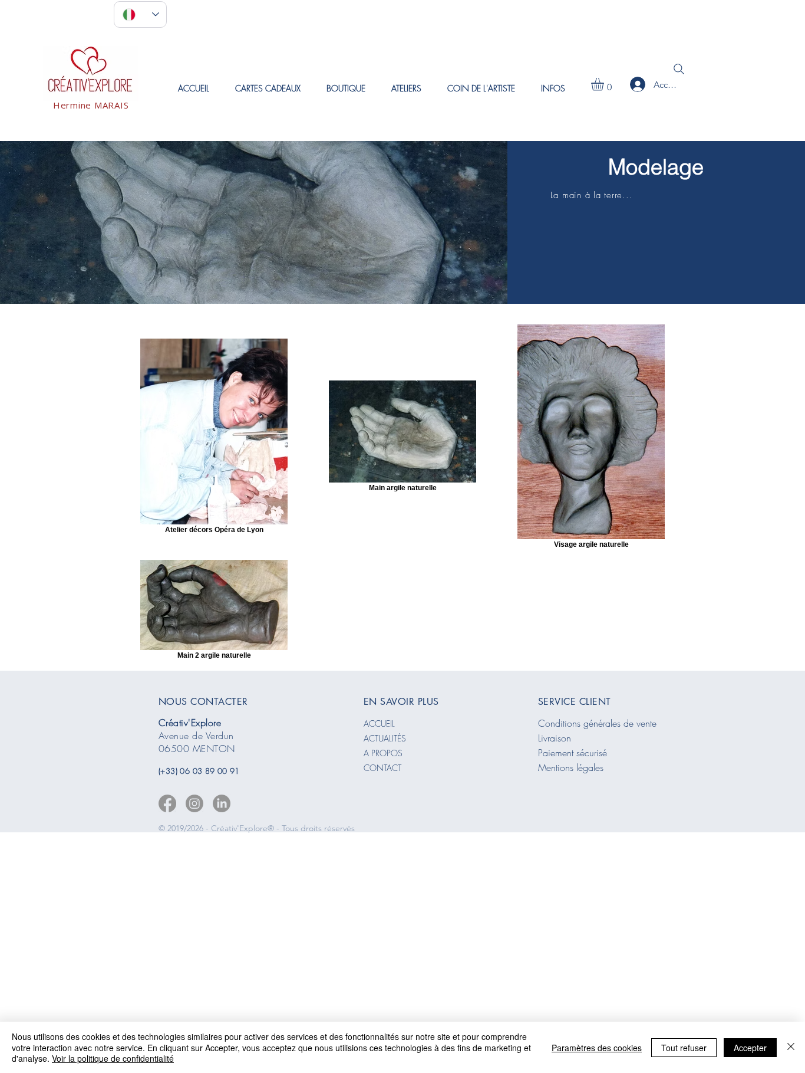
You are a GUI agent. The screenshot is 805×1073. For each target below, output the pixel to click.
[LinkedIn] (221, 803)
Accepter (750, 1048)
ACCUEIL (379, 723)
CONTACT (382, 767)
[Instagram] (194, 803)
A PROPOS (383, 753)
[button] (406, 88)
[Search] (679, 69)
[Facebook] (167, 803)
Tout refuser (684, 1048)
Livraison (554, 737)
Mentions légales (570, 767)
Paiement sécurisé (572, 752)
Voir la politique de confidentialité (113, 1058)
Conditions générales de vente (597, 723)
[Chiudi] (791, 1047)
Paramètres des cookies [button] (597, 1048)
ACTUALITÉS (385, 738)
